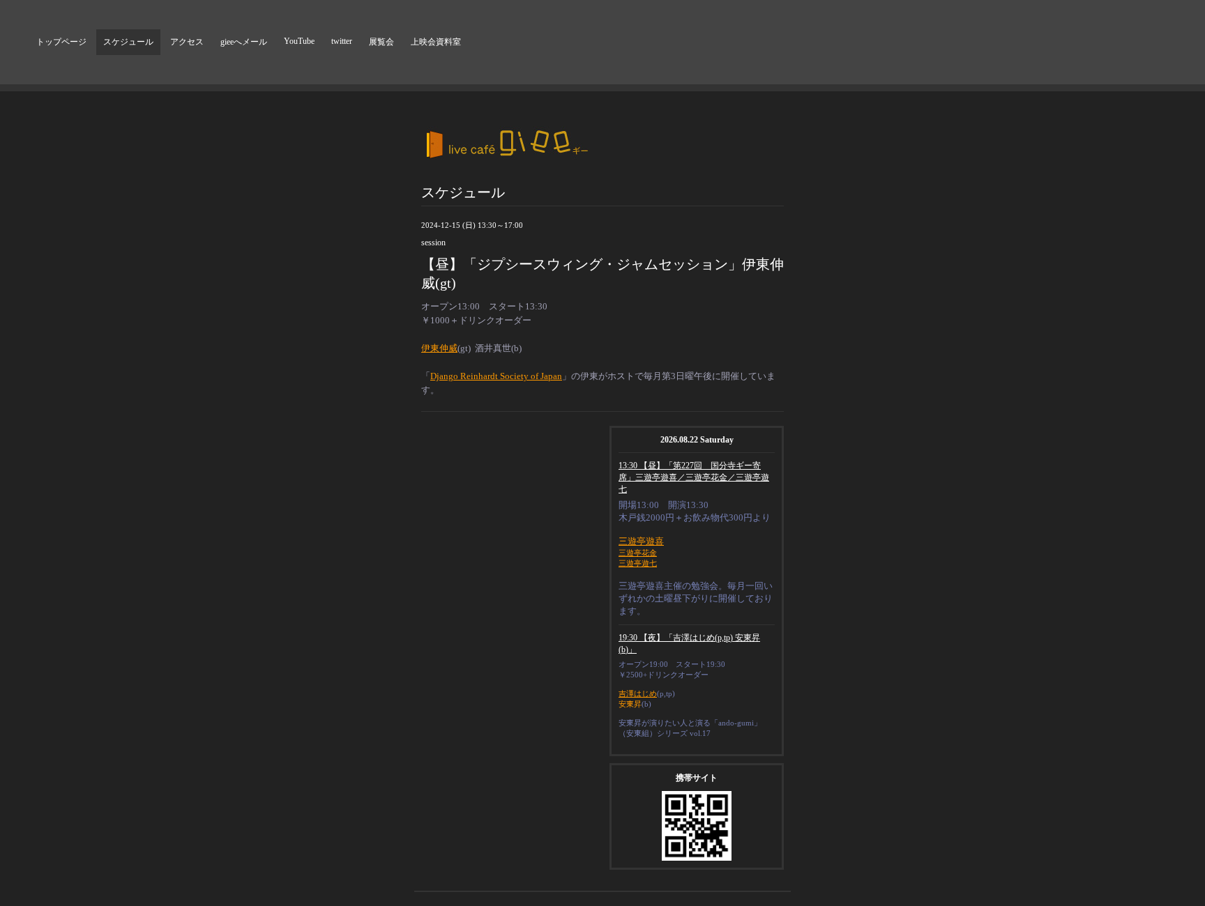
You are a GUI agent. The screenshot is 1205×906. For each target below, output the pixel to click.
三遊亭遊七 (638, 563)
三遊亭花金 (638, 552)
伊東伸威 (439, 348)
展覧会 (381, 42)
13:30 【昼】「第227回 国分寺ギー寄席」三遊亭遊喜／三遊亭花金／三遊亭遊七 (694, 477)
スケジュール (128, 42)
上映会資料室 (436, 42)
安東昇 (630, 704)
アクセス (187, 42)
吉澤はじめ (638, 693)
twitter (341, 41)
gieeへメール (243, 42)
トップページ (61, 42)
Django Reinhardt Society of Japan (496, 376)
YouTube (299, 41)
